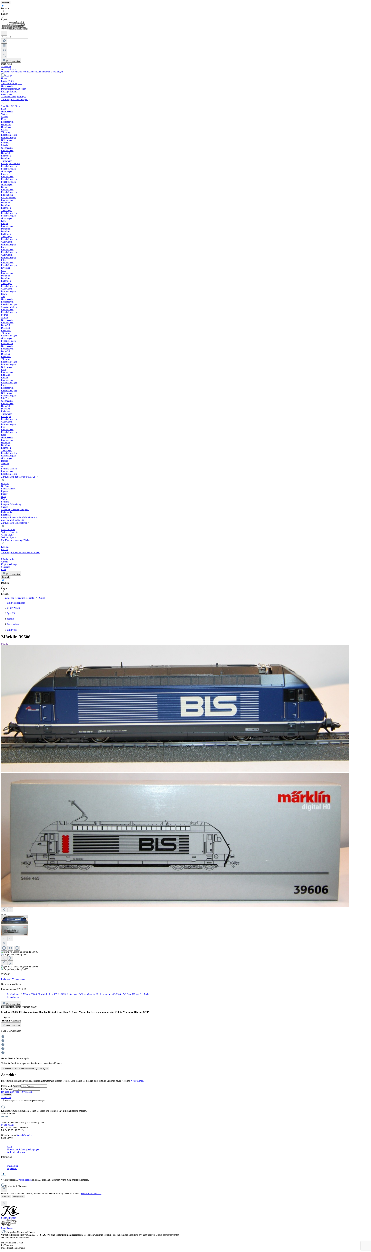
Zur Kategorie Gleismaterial (14, 523)
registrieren (11, 69)
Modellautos (6, 1228)
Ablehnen (6, 1196)
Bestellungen (57, 71)
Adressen (32, 71)
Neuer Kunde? (137, 1081)
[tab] (78, 994)
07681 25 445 (7, 1125)
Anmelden (6, 66)
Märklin (4, 644)
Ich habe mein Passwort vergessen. (17, 1092)
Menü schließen (13, 61)
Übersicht (6, 71)
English (4, 14)
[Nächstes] (10, 909)
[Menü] (4, 33)
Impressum (12, 1168)
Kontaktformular (24, 1135)
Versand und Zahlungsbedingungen (23, 1149)
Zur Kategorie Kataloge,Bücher (16, 540)
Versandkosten (25, 1180)
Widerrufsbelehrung (16, 1152)
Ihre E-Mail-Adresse (10, 1086)
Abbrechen (6, 1097)
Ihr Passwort (7, 1089)
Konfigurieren (18, 1196)
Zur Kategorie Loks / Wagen (14, 99)
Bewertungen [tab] (13, 997)
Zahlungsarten (44, 71)
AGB (9, 1147)
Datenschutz (12, 1166)
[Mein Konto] (4, 55)
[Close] (4, 943)
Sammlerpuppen (8, 1218)
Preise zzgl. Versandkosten (13, 979)
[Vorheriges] (4, 909)
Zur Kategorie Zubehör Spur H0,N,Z (18, 477)
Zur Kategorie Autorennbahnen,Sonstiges (20, 552)
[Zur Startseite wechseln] (14, 29)
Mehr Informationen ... (91, 1193)
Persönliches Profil (19, 71)
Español (5, 19)
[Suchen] (4, 41)
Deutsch (5, 8)
